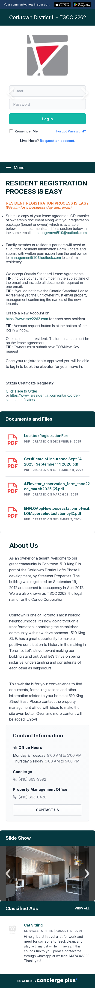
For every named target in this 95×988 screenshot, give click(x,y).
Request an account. (57, 140)
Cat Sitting (33, 925)
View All (82, 908)
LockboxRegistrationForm (47, 435)
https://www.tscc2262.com (27, 319)
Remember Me (26, 131)
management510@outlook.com (61, 233)
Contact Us (47, 810)
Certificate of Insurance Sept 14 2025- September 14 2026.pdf (53, 461)
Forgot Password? (71, 131)
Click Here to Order (21, 391)
